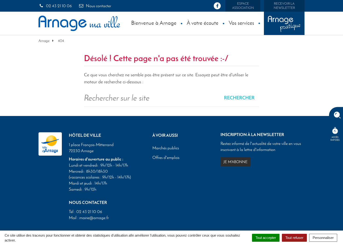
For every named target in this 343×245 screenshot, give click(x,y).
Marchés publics (165, 147)
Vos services (241, 22)
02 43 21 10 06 (58, 5)
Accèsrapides (335, 138)
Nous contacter (98, 5)
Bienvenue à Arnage (153, 22)
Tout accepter (266, 238)
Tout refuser (294, 238)
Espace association (243, 6)
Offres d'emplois (165, 157)
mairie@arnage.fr (94, 217)
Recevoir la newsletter (284, 6)
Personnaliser (323, 238)
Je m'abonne (236, 162)
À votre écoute (202, 22)
